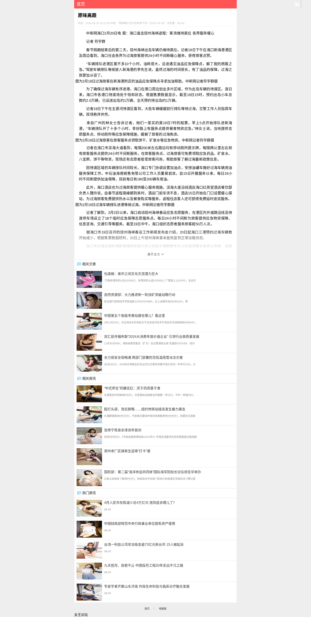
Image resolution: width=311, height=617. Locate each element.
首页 (81, 4)
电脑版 (163, 608)
